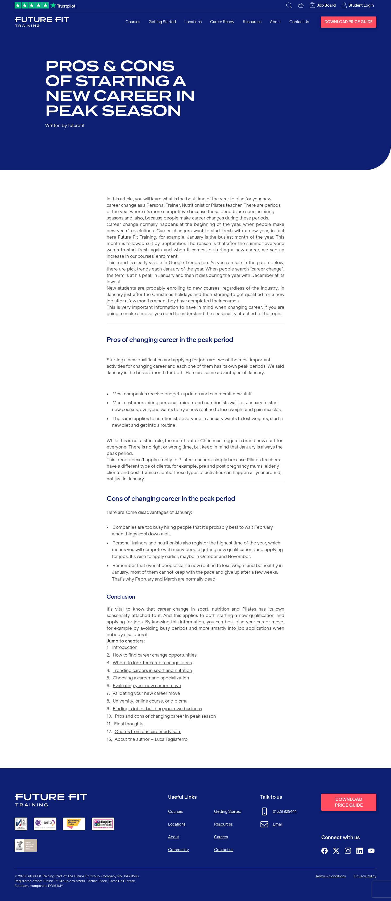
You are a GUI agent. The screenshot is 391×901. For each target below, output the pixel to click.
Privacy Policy (365, 876)
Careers (221, 837)
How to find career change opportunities (155, 655)
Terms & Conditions (330, 876)
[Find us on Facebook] (324, 851)
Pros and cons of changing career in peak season (165, 716)
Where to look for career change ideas (152, 662)
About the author (132, 739)
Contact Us (299, 21)
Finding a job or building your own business (157, 708)
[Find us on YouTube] (371, 851)
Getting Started (162, 21)
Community (178, 849)
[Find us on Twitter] (336, 851)
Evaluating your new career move (147, 685)
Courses (133, 21)
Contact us (223, 849)
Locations (193, 21)
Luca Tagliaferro (171, 739)
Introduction (125, 647)
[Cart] (301, 5)
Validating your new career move (146, 693)
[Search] (289, 5)
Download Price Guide (349, 21)
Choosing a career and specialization (151, 677)
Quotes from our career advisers (148, 731)
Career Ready (222, 21)
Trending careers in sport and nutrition (152, 670)
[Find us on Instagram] (348, 851)
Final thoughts (128, 723)
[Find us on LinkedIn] (359, 851)
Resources (252, 21)
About (275, 21)
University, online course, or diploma (150, 701)
